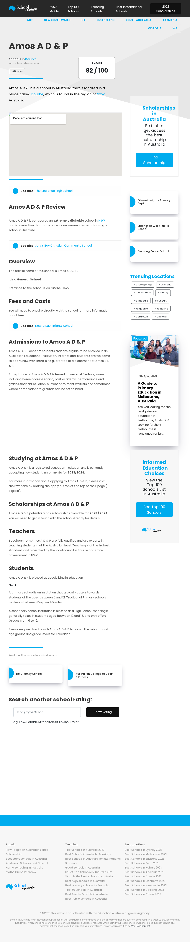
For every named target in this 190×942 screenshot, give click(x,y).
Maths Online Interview (21, 872)
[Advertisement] (75, 422)
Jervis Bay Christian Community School (63, 246)
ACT (30, 20)
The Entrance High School (54, 191)
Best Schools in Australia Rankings (88, 854)
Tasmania (170, 20)
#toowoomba (142, 292)
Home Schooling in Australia (24, 867)
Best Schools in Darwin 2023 (143, 876)
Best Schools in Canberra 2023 (145, 881)
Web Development (140, 926)
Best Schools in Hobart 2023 (143, 867)
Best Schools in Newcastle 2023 (146, 885)
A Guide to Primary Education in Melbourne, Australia (149, 392)
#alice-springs (143, 284)
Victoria (154, 28)
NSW (101, 94)
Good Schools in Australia (82, 867)
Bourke (30, 59)
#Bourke (17, 71)
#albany (163, 292)
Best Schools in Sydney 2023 (143, 850)
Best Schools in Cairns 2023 (143, 894)
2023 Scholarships (165, 8)
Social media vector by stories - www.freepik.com (96, 926)
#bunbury (161, 300)
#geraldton (141, 316)
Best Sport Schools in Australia (26, 859)
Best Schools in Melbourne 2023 (146, 854)
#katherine (161, 308)
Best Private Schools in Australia (86, 894)
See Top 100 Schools (154, 509)
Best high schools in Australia (85, 881)
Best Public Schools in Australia (86, 899)
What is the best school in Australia (89, 876)
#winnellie (165, 284)
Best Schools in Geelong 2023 (144, 890)
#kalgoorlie (141, 308)
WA (175, 28)
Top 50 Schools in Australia (83, 890)
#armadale (141, 300)
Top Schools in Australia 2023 (84, 850)
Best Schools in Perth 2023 (142, 863)
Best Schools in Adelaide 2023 (144, 872)
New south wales (57, 20)
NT (83, 20)
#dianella (161, 316)
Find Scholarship (154, 160)
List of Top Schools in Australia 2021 (88, 872)
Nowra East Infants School (54, 326)
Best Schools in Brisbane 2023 (144, 859)
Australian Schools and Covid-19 (27, 863)
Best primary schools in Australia (87, 885)
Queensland (105, 20)
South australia (138, 20)
